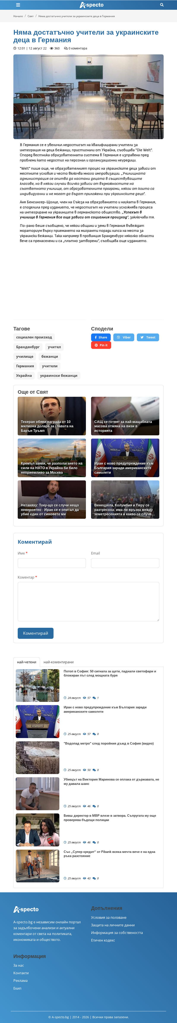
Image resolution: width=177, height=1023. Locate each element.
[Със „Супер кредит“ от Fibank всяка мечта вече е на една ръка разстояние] (37, 866)
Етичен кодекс (103, 940)
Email (95, 553)
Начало (18, 16)
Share (103, 337)
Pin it (103, 345)
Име (23, 553)
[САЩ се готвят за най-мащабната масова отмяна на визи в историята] (125, 416)
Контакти (21, 973)
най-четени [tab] (26, 662)
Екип (17, 988)
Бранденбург (28, 347)
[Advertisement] (49, 278)
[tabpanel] (88, 777)
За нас (18, 965)
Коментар (27, 577)
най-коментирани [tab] (59, 662)
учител (54, 347)
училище (24, 356)
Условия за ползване (108, 917)
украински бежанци (58, 375)
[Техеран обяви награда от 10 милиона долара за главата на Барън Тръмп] (52, 416)
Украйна (24, 375)
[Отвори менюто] (18, 5)
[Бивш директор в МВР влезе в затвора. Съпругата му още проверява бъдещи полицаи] (37, 829)
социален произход (34, 337)
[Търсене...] (162, 5)
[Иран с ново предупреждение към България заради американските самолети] (125, 458)
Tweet (150, 337)
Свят (31, 16)
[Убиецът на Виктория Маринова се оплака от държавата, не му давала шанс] (37, 793)
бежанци (49, 356)
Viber (126, 337)
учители (50, 366)
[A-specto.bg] (91, 5)
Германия (25, 366)
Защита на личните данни (113, 925)
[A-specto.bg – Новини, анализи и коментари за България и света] (25, 912)
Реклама (20, 980)
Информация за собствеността (117, 932)
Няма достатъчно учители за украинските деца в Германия (76, 16)
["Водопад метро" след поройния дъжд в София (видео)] (37, 757)
